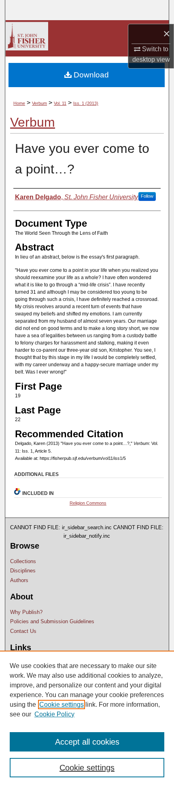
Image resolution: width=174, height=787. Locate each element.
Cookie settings (61, 704)
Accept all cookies (87, 741)
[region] (87, 719)
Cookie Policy (54, 714)
